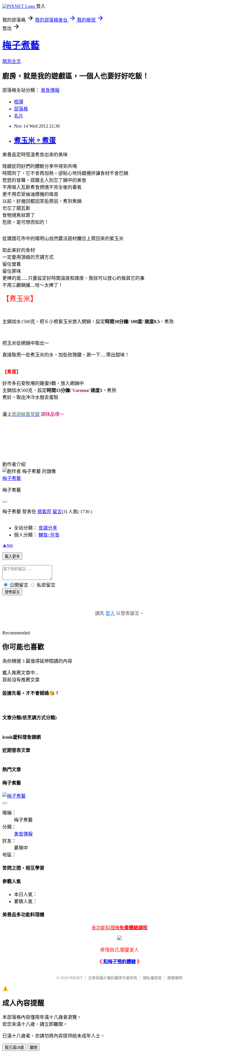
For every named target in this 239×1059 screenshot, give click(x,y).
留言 (57, 511)
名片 (18, 115)
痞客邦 (44, 511)
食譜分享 (47, 527)
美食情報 (50, 90)
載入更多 (12, 556)
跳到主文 (11, 61)
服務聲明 (174, 978)
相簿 (18, 101)
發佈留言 (12, 592)
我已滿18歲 (14, 1047)
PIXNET (75, 978)
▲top (7, 545)
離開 (33, 1047)
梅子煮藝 (21, 45)
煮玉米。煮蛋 (35, 140)
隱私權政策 (152, 978)
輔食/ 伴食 (48, 534)
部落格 (21, 108)
